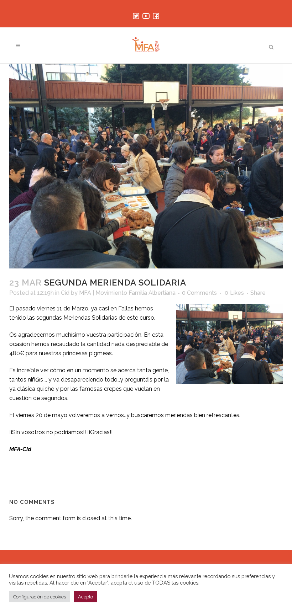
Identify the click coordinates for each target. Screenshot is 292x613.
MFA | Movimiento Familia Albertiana (127, 292)
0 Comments (199, 292)
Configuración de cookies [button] (39, 596)
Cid (65, 292)
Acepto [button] (85, 596)
